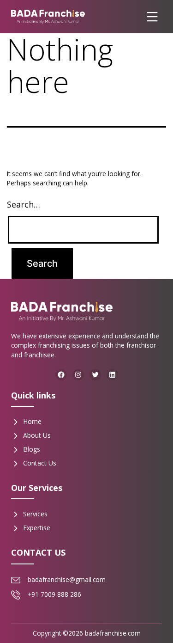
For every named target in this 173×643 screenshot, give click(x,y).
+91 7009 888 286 (54, 594)
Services (35, 513)
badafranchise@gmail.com (67, 579)
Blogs (31, 449)
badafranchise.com (113, 633)
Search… (23, 204)
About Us (37, 435)
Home (32, 421)
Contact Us (39, 463)
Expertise (36, 527)
